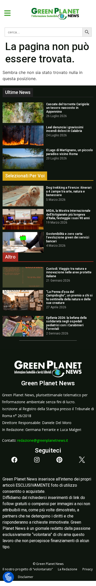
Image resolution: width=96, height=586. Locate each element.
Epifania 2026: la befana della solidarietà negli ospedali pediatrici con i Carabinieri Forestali (66, 323)
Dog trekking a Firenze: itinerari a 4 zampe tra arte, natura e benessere (68, 191)
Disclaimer (25, 577)
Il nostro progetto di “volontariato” (28, 569)
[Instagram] (37, 460)
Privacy (87, 569)
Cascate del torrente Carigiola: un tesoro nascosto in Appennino (68, 107)
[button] (5, 13)
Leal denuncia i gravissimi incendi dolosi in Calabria (64, 129)
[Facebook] (14, 460)
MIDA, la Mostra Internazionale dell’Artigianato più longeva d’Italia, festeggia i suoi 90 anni (68, 214)
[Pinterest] (59, 460)
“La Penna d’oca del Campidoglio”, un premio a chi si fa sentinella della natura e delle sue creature (69, 297)
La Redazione (67, 569)
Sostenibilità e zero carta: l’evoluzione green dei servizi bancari (67, 237)
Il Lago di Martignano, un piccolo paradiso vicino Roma (69, 152)
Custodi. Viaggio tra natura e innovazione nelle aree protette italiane (68, 272)
